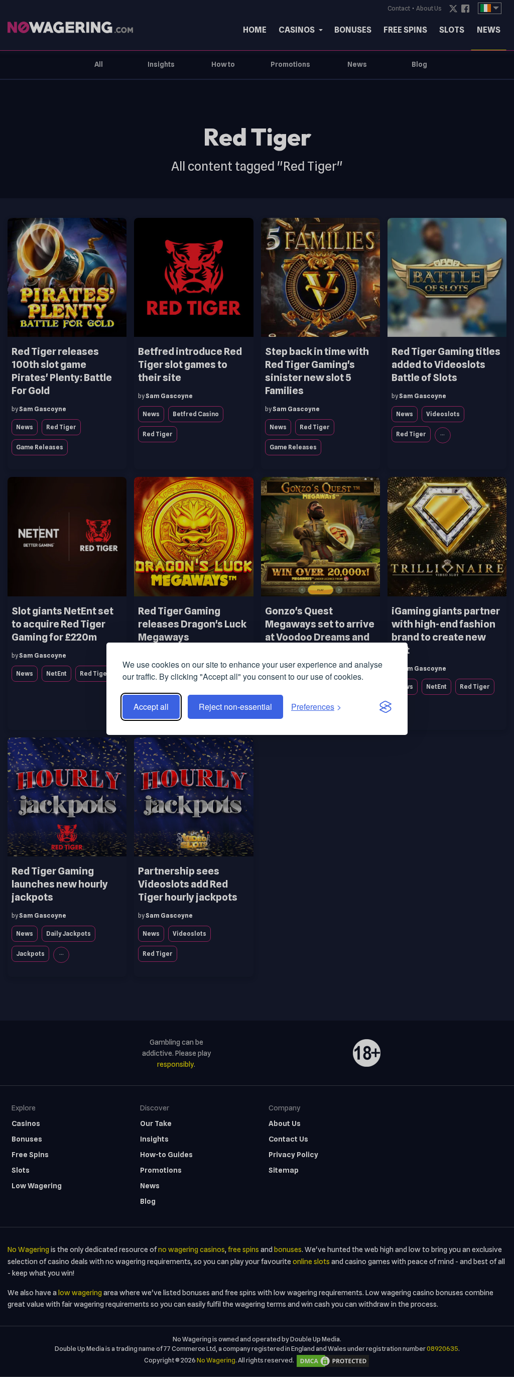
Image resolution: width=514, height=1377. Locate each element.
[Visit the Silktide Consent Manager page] (385, 707)
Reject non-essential (235, 706)
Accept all (151, 706)
